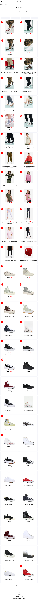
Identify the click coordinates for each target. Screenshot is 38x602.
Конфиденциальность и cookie (19, 598)
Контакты (19, 594)
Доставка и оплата (19, 596)
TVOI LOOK (19, 1)
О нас (19, 592)
